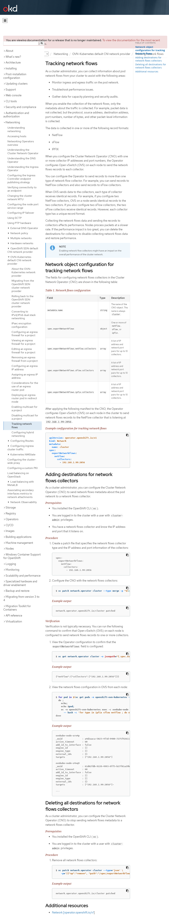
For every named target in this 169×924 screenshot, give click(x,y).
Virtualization (14, 621)
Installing (11, 68)
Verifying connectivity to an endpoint (21, 189)
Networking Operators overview (20, 143)
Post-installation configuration (14, 76)
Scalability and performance (23, 575)
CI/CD (9, 525)
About (9, 51)
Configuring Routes (22, 441)
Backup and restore (17, 591)
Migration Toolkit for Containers (17, 608)
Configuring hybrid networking (23, 434)
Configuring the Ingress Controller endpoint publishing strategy (21, 179)
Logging (11, 564)
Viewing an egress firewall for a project (23, 342)
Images (10, 531)
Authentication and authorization (16, 114)
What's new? (13, 57)
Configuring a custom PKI (22, 468)
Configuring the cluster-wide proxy (21, 461)
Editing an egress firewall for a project (23, 350)
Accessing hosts (16, 136)
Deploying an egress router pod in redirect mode (24, 398)
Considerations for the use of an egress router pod (25, 386)
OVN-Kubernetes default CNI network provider (101, 54)
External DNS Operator (24, 228)
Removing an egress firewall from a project (25, 359)
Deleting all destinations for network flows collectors (150, 66)
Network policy (19, 233)
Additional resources (146, 71)
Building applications (19, 537)
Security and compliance (21, 107)
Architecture (13, 62)
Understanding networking (16, 129)
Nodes (10, 548)
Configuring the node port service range (22, 206)
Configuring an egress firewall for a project (25, 333)
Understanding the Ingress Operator (22, 168)
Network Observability (23, 502)
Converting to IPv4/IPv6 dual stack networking (24, 315)
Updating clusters (17, 83)
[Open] (5, 20)
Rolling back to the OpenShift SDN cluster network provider (23, 301)
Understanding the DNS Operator (21, 160)
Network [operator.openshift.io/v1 (73, 912)
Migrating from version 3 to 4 (21, 598)
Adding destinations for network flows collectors (148, 59)
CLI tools (11, 101)
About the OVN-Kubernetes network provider (23, 272)
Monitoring (12, 569)
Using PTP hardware (19, 223)
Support (11, 89)
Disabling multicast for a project (25, 417)
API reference (14, 615)
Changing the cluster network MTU (19, 197)
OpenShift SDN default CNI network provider (22, 250)
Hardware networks (21, 243)
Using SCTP (14, 218)
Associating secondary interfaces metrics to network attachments (20, 493)
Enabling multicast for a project (24, 408)
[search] (41, 43)
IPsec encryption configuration (21, 325)
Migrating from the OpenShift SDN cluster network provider (23, 286)
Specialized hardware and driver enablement (20, 583)
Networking (61, 54)
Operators (12, 519)
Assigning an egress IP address (25, 376)
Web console (13, 95)
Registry (11, 513)
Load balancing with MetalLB (20, 483)
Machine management (19, 543)
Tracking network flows (22, 425)
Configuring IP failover (20, 213)
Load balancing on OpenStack (18, 474)
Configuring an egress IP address (25, 367)
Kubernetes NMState (22, 454)
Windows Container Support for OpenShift (22, 556)
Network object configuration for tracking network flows (150, 50)
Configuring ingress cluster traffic (20, 447)
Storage (11, 507)
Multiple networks (21, 238)
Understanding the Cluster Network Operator (22, 151)
